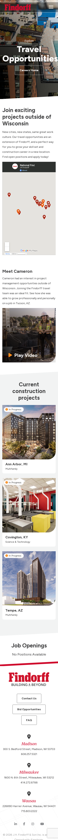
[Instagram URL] (32, 824)
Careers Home (29, 70)
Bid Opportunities (29, 709)
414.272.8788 (29, 782)
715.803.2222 (29, 811)
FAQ (29, 720)
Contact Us (29, 698)
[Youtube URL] (42, 824)
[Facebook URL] (24, 824)
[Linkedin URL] (15, 824)
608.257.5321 (29, 754)
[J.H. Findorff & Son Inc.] (18, 7)
